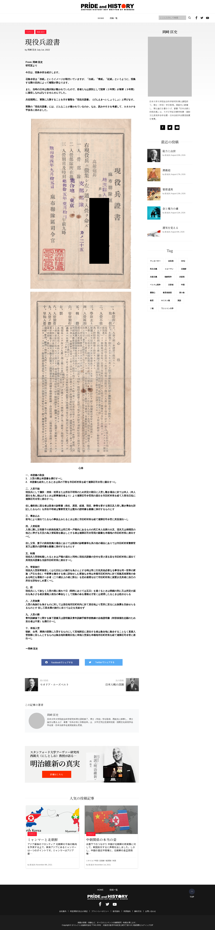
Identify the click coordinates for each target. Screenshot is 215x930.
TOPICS (29, 32)
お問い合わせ (150, 911)
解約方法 (137, 911)
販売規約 (116, 911)
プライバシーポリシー (100, 911)
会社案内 (62, 911)
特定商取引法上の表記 (79, 911)
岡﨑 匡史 (41, 32)
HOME (101, 18)
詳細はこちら (56, 774)
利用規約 (127, 911)
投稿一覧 (113, 18)
